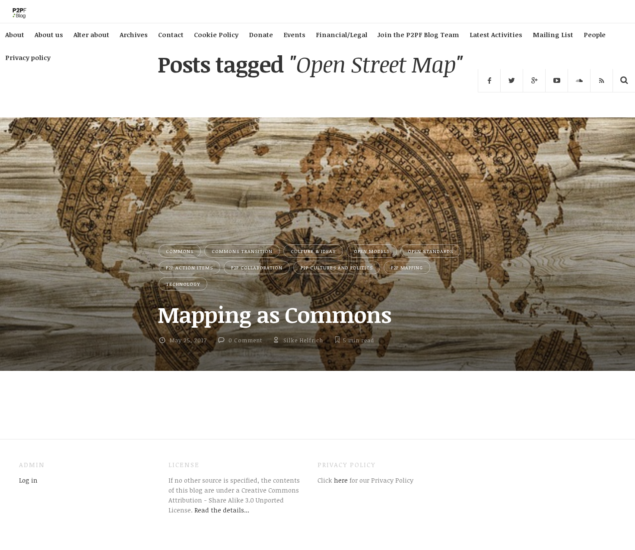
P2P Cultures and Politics (337, 267)
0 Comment (245, 340)
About (14, 34)
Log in (28, 480)
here (340, 480)
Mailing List (553, 34)
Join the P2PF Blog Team (418, 34)
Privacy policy (28, 57)
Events (294, 34)
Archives (134, 34)
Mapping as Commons (274, 314)
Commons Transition (242, 251)
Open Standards (430, 251)
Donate (261, 34)
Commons (180, 251)
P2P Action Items (189, 267)
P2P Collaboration (257, 267)
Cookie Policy (216, 34)
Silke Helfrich (303, 340)
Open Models (372, 251)
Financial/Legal (341, 34)
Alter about (91, 34)
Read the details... (221, 510)
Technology (183, 284)
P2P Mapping (407, 267)
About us (49, 34)
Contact (171, 34)
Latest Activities (496, 34)
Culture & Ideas (313, 251)
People (595, 34)
